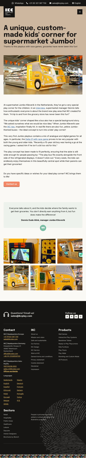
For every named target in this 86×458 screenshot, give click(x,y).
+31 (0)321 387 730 (11, 337)
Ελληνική (7, 390)
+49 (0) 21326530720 (12, 356)
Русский (7, 397)
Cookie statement (37, 363)
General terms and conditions (41, 356)
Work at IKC (35, 353)
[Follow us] (67, 316)
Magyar (6, 400)
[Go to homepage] (9, 11)
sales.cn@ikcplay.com (12, 369)
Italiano (20, 390)
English (6, 383)
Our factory (35, 344)
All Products (63, 360)
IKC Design (35, 347)
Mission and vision (37, 337)
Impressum (35, 369)
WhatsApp (19, 3)
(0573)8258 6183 (10, 366)
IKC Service (35, 350)
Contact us (11, 184)
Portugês (20, 394)
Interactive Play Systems (68, 337)
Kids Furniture (64, 347)
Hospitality (7, 418)
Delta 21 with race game (36, 139)
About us (34, 334)
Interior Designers (10, 434)
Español (7, 387)
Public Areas (8, 421)
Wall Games (63, 334)
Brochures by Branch (11, 437)
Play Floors (63, 350)
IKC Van (11, 127)
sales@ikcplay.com (60, 3)
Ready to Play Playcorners (68, 344)
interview (40, 108)
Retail (6, 414)
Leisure (6, 427)
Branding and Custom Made (69, 356)
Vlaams (19, 380)
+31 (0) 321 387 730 (37, 3)
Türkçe (19, 397)
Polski (6, 394)
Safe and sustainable (38, 340)
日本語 (6, 404)
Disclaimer (35, 366)
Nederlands (8, 380)
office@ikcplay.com (11, 354)
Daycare (7, 430)
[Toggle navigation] (79, 11)
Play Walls (62, 353)
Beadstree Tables (65, 340)
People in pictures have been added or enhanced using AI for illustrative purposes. (42, 417)
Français (20, 387)
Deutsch (20, 383)
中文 (18, 400)
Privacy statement (37, 360)
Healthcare (8, 424)
